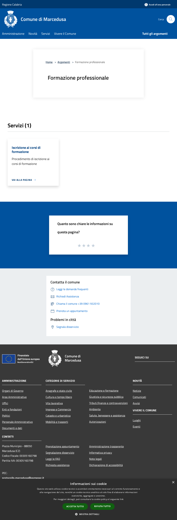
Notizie (137, 391)
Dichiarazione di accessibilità (106, 465)
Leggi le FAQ (53, 459)
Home (49, 62)
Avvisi (136, 403)
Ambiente (95, 409)
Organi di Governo (12, 391)
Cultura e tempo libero (59, 397)
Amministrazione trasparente (106, 446)
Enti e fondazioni (12, 409)
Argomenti (64, 62)
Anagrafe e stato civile (59, 391)
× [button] (173, 482)
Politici (6, 416)
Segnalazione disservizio (60, 453)
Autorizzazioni (97, 422)
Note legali (95, 459)
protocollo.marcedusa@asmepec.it (23, 478)
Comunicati (139, 397)
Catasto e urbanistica (58, 416)
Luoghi (137, 420)
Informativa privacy (100, 453)
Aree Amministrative (14, 397)
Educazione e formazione (103, 390)
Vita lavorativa (54, 403)
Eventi (136, 426)
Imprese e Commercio (58, 409)
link (121, 499)
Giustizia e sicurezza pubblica (106, 397)
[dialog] (88, 499)
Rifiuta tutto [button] (102, 506)
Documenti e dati (12, 428)
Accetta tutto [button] (75, 506)
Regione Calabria (12, 4)
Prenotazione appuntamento (62, 446)
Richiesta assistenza (57, 465)
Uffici (5, 403)
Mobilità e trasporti (57, 422)
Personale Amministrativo (17, 422)
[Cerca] (171, 19)
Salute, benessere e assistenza (107, 415)
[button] (88, 514)
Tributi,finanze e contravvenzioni (108, 403)
